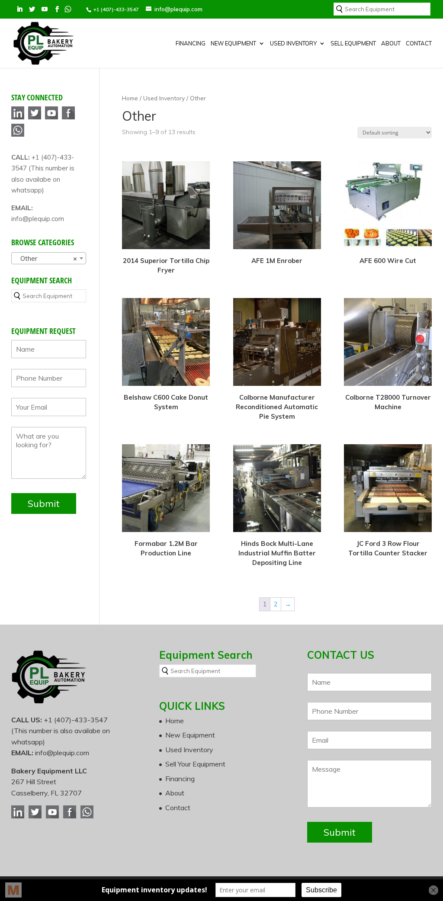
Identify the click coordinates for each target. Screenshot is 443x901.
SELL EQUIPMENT (353, 43)
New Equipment (233, 43)
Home (130, 98)
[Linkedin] (17, 118)
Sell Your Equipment (195, 764)
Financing (190, 43)
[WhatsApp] (17, 135)
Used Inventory (293, 43)
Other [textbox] (46, 258)
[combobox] (48, 258)
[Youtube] (51, 118)
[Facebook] (68, 118)
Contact (419, 43)
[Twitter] (34, 118)
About (391, 43)
